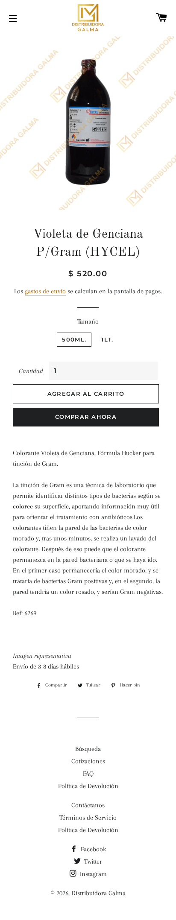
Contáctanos (88, 805)
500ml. (74, 339)
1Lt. (107, 339)
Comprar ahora (86, 416)
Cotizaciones (88, 761)
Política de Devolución (88, 786)
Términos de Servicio (88, 817)
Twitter (92, 861)
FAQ (88, 773)
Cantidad (31, 371)
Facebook (92, 849)
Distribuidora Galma (98, 893)
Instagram (92, 874)
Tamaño (88, 321)
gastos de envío (45, 291)
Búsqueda (88, 749)
